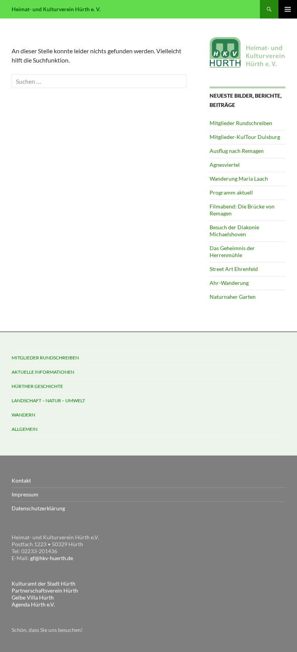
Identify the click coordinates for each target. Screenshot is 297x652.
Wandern (23, 415)
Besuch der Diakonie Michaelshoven (234, 230)
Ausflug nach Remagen (237, 150)
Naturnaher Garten (233, 296)
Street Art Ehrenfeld (234, 269)
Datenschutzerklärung (38, 508)
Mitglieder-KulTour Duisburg (245, 137)
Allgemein (25, 429)
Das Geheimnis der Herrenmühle (232, 251)
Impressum (25, 494)
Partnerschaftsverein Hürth (45, 590)
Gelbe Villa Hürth (33, 597)
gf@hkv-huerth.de (51, 558)
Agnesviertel (225, 164)
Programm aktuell (231, 192)
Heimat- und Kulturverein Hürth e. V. (56, 9)
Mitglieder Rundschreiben (241, 123)
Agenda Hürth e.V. (33, 604)
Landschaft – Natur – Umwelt (48, 400)
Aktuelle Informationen (43, 372)
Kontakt (21, 480)
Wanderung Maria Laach (239, 178)
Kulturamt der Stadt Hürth (43, 583)
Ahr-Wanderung (229, 282)
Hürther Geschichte (37, 386)
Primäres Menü (287, 9)
